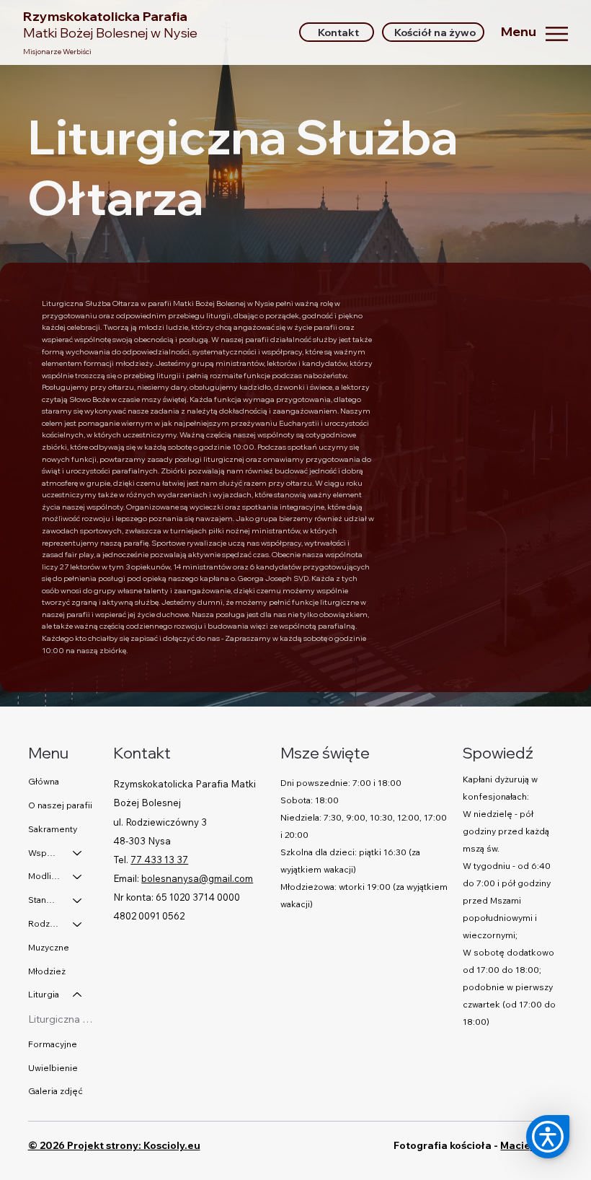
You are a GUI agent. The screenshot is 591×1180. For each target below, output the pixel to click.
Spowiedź (498, 752)
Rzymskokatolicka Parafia (110, 24)
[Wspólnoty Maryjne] (78, 853)
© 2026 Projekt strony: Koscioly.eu (114, 1145)
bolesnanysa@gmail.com (197, 878)
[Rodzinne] (78, 924)
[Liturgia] (78, 995)
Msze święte (325, 752)
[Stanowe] (78, 900)
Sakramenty (52, 828)
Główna (43, 781)
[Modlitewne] (78, 876)
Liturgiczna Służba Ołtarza (62, 1019)
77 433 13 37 (159, 859)
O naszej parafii (60, 805)
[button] (547, 1136)
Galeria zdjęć (55, 1090)
